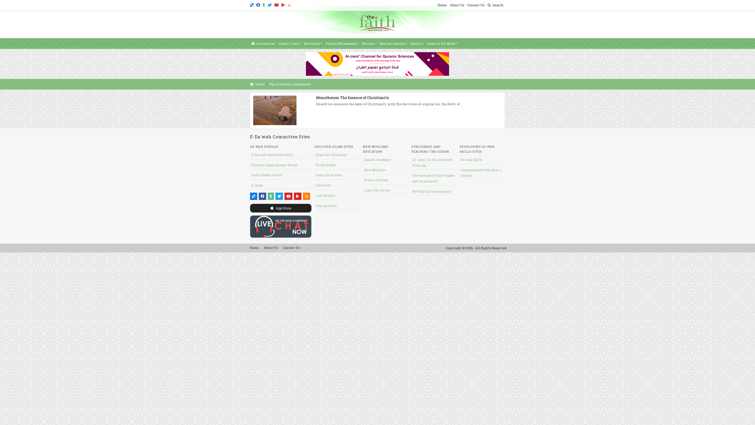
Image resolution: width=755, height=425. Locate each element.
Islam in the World (441, 43)
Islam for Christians (331, 155)
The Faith (323, 185)
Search (497, 5)
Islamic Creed (288, 43)
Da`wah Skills (471, 160)
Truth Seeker (326, 165)
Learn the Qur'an (377, 190)
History (416, 43)
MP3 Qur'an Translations (431, 191)
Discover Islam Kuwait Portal (274, 165)
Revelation (312, 43)
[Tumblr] (264, 4)
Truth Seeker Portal (266, 175)
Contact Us (475, 5)
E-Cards (257, 185)
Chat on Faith (326, 206)
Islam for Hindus (329, 175)
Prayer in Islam (376, 180)
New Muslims (375, 170)
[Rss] (290, 4)
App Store (283, 208)
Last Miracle (325, 195)
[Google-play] (283, 4)
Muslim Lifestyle (392, 43)
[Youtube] (277, 4)
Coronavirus (265, 43)
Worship (368, 43)
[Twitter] (270, 4)
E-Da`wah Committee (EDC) (272, 155)
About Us (457, 5)
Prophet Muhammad (341, 43)
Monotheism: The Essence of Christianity (352, 97)
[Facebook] (258, 4)
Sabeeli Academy (377, 160)
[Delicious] (252, 4)
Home (442, 5)
